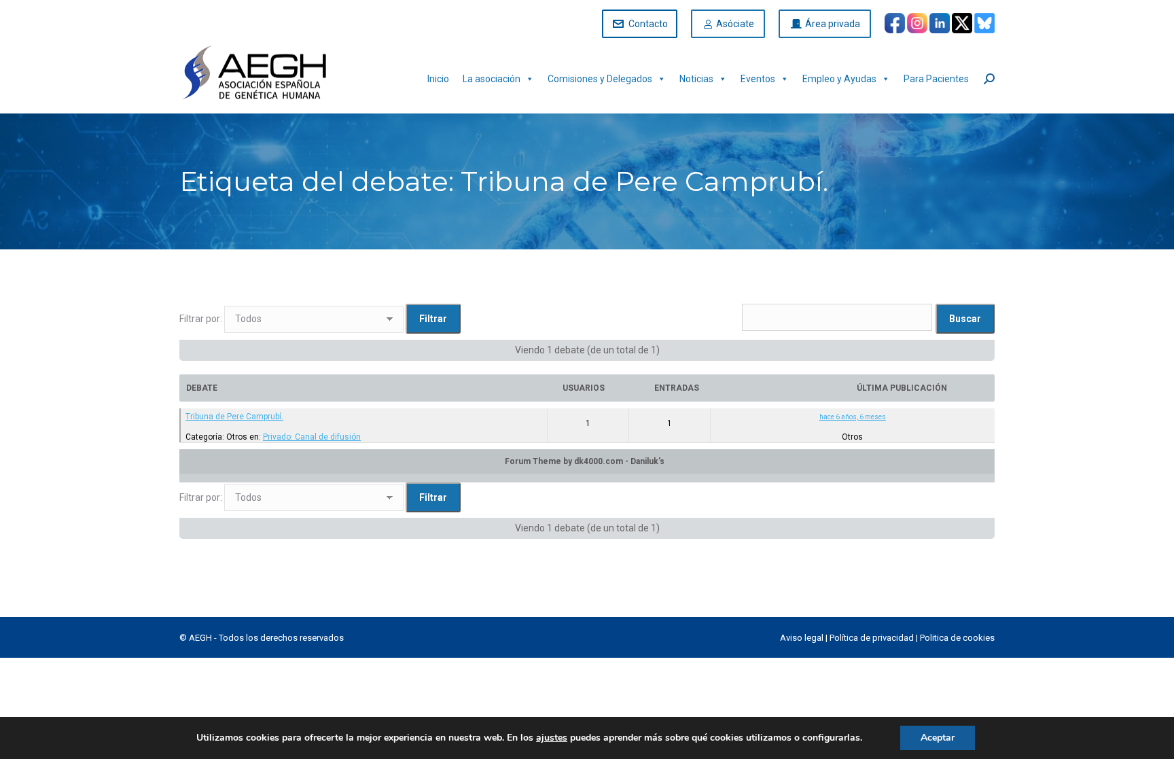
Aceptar (938, 737)
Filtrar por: (200, 318)
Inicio (438, 78)
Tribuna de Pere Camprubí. (234, 416)
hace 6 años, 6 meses (852, 417)
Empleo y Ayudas (839, 78)
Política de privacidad (872, 638)
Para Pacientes (936, 78)
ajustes (551, 738)
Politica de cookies (957, 638)
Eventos (758, 78)
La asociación (491, 78)
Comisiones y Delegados (600, 78)
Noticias (696, 78)
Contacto (648, 23)
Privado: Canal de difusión (312, 437)
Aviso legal (801, 638)
